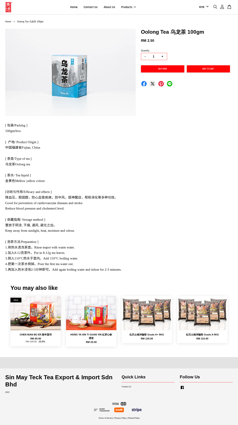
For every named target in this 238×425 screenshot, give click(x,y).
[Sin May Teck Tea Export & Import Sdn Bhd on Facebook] (182, 389)
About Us (109, 7)
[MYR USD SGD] (203, 7)
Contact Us (91, 7)
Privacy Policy (120, 418)
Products (126, 7)
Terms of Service (105, 418)
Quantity (145, 50)
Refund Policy (134, 418)
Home (74, 7)
